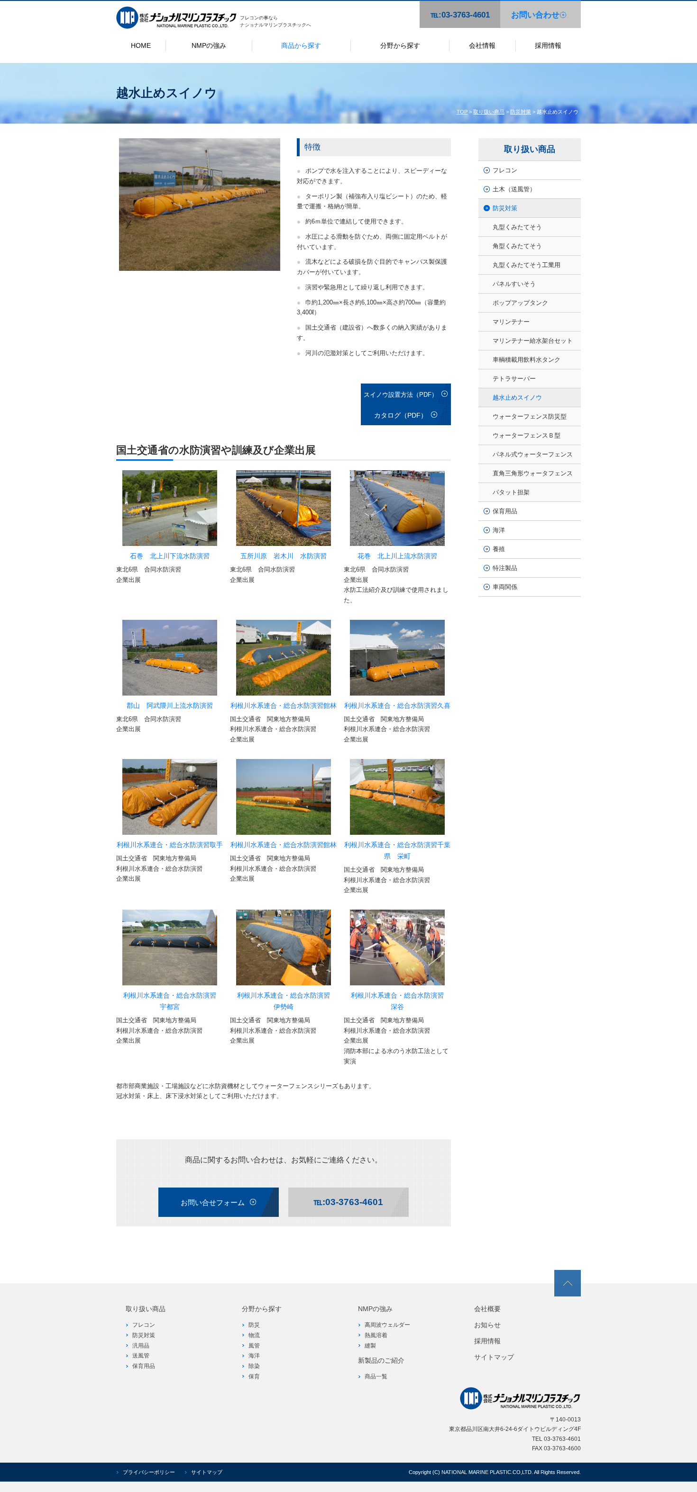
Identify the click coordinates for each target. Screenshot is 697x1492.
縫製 (370, 1345)
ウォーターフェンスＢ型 (526, 435)
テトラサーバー (514, 378)
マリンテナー (511, 321)
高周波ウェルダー (387, 1325)
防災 (254, 1325)
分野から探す (400, 45)
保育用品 (505, 511)
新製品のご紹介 (381, 1360)
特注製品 (505, 568)
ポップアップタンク (520, 302)
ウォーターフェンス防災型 (530, 416)
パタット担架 (511, 492)
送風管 (140, 1355)
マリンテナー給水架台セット (533, 340)
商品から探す (301, 45)
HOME (141, 45)
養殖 (499, 549)
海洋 (499, 530)
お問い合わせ (535, 14)
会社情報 (482, 45)
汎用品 (140, 1345)
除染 (254, 1366)
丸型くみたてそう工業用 (526, 264)
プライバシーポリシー (149, 1472)
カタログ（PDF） (400, 415)
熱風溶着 (376, 1335)
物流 (254, 1335)
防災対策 (520, 112)
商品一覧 (376, 1376)
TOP (462, 112)
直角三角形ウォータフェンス (533, 473)
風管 (254, 1345)
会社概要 (487, 1309)
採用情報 (548, 45)
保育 (254, 1376)
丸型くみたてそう (517, 227)
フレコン (505, 170)
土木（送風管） (514, 189)
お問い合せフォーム (213, 1202)
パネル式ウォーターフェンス (533, 454)
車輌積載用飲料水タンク (526, 359)
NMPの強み (209, 45)
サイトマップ (494, 1357)
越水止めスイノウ (517, 397)
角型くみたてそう (517, 246)
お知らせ (487, 1325)
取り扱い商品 (488, 112)
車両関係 (505, 586)
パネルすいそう (514, 283)
